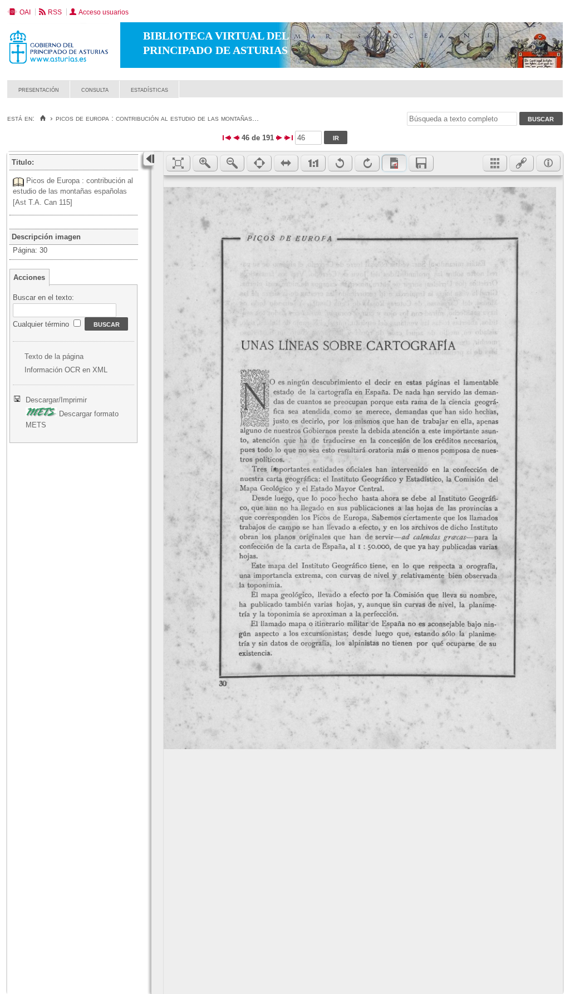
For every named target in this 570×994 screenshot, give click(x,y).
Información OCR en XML (65, 370)
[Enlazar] (521, 163)
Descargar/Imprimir (56, 400)
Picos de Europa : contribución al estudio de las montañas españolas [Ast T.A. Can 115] (73, 191)
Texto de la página (53, 356)
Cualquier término (42, 324)
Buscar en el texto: (43, 297)
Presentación (38, 89)
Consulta (95, 89)
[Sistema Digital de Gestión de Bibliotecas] (543, 95)
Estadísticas (149, 89)
